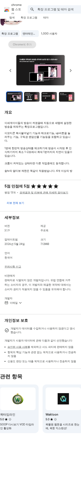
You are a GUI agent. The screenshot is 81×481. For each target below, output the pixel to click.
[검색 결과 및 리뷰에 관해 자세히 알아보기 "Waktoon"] (55, 419)
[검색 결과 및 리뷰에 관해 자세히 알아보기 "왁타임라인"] (10, 419)
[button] (40, 70)
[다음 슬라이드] (70, 70)
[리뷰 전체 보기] (15, 202)
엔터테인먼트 (30, 33)
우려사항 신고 (13, 266)
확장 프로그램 (10, 33)
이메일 (14, 303)
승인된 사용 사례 (18, 347)
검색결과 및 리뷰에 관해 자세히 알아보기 (44, 192)
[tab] (12, 17)
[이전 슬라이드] (10, 70)
